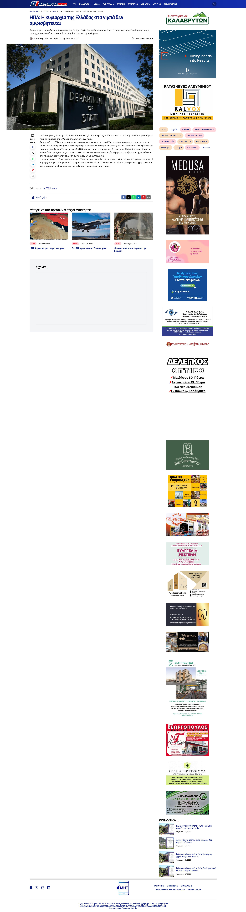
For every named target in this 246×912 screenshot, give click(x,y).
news (54, 11)
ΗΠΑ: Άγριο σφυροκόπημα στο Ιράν (47, 248)
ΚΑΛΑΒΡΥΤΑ (185, 141)
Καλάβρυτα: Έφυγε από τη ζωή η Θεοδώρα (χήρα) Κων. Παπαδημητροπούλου (196, 869)
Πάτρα (179, 147)
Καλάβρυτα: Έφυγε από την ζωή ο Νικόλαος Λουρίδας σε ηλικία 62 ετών (194, 827)
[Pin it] (32, 170)
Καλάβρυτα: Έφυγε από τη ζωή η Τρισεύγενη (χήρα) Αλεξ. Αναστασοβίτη (194, 855)
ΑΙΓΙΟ (163, 129)
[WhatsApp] (32, 158)
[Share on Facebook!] (32, 147)
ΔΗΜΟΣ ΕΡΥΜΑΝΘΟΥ (204, 129)
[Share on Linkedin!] (32, 164)
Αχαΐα (174, 129)
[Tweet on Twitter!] (32, 152)
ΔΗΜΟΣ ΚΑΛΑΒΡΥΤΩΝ (171, 135)
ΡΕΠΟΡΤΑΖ (192, 147)
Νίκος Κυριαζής (41, 38)
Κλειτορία (165, 147)
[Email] (32, 175)
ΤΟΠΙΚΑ (206, 147)
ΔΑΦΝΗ (185, 129)
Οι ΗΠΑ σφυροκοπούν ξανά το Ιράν (89, 248)
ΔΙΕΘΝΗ (46, 11)
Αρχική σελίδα (35, 11)
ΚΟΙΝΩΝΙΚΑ (201, 141)
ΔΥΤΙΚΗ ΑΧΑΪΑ (167, 141)
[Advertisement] (187, 417)
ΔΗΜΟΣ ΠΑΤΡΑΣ (194, 135)
